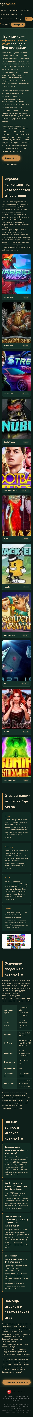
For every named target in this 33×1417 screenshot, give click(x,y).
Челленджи (19, 19)
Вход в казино (11, 165)
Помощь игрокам (7, 19)
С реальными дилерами (9, 14)
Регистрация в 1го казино (17, 1382)
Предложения (13, 10)
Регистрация (18, 25)
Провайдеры (25, 10)
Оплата (3, 10)
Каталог (29, 19)
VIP (21, 14)
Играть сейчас (11, 158)
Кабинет (5, 25)
